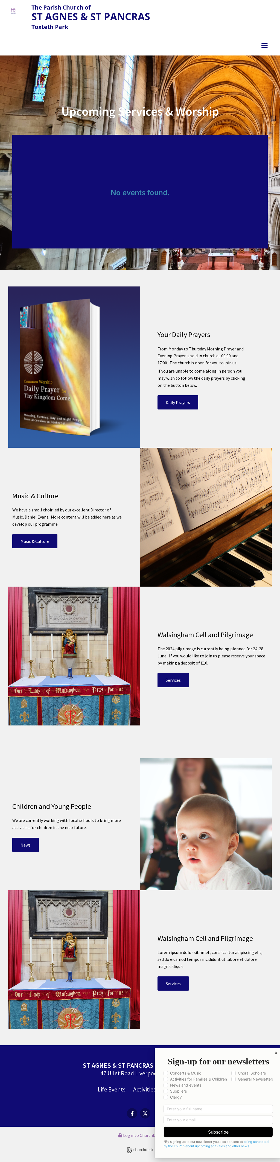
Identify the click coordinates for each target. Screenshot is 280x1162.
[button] (140, 46)
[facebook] (132, 1113)
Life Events (112, 1089)
